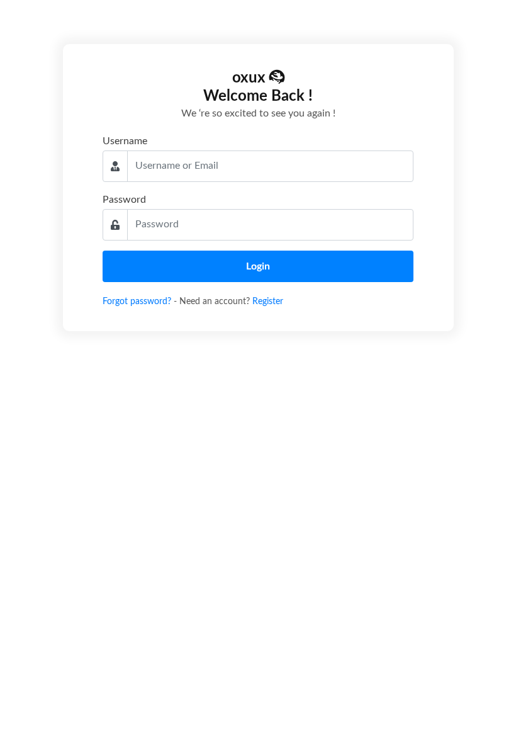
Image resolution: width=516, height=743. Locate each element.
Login (258, 266)
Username (125, 141)
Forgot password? (138, 301)
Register (267, 301)
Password (124, 200)
